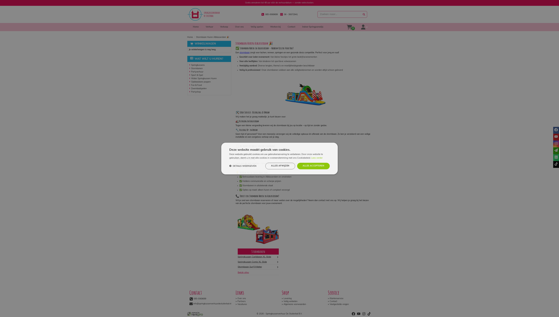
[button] (242, 166)
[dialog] (279, 158)
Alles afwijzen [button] (280, 166)
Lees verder (317, 158)
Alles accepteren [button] (313, 166)
